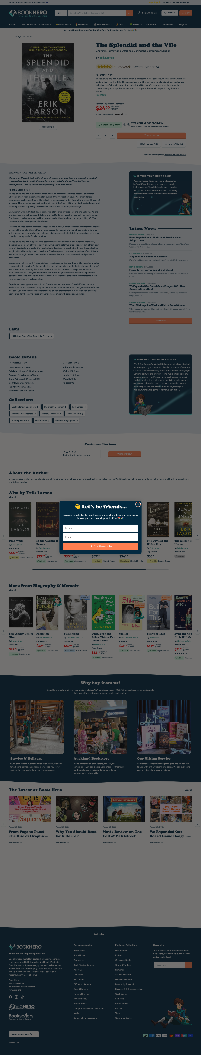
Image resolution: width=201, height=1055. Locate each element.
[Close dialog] (138, 504)
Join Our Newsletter (100, 546)
